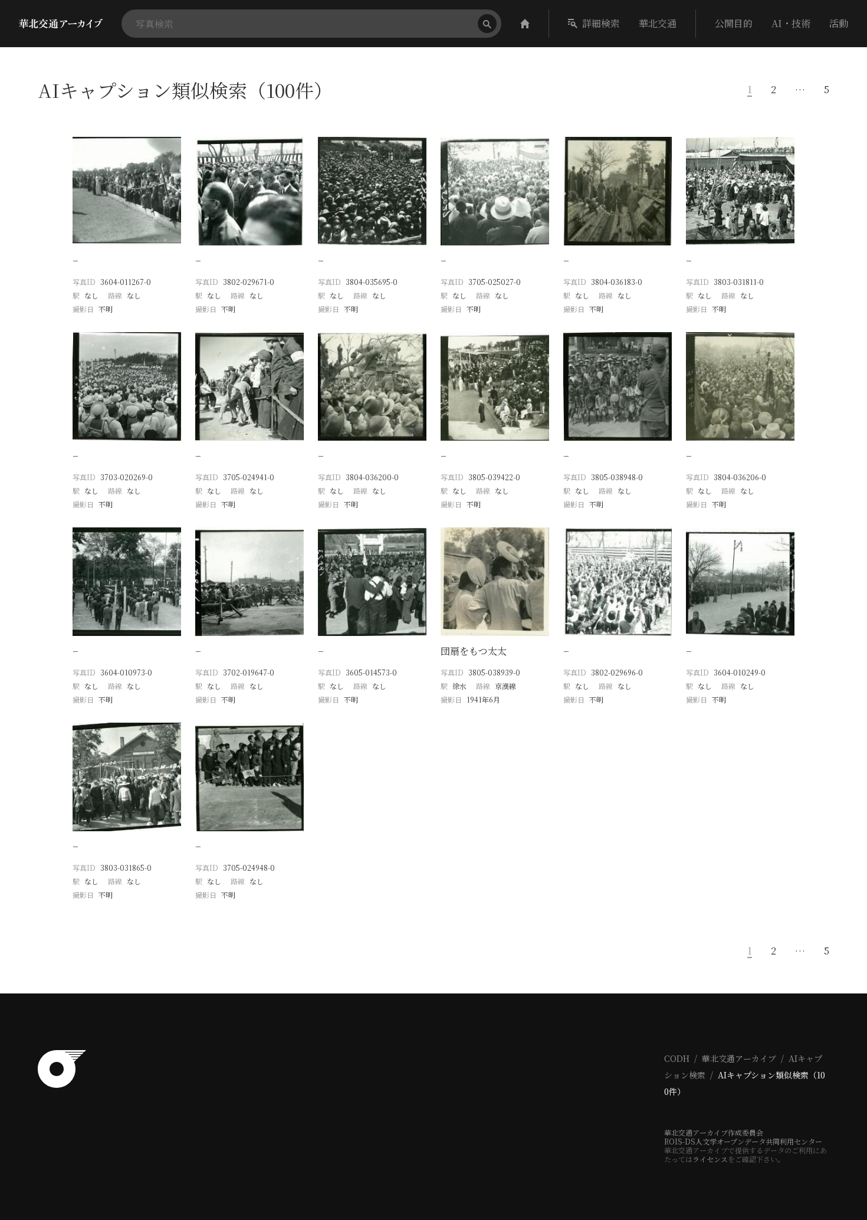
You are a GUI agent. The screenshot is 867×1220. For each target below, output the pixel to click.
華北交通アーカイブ (739, 1058)
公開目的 (734, 23)
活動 (838, 23)
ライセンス (710, 1159)
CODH (676, 1058)
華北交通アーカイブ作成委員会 (713, 1132)
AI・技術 (790, 23)
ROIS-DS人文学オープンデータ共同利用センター (743, 1141)
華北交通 (657, 23)
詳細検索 (601, 23)
